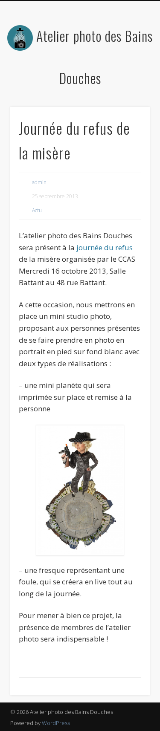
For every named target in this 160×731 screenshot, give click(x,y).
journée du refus (104, 247)
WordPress (56, 723)
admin (39, 182)
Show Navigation (129, 76)
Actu (37, 210)
